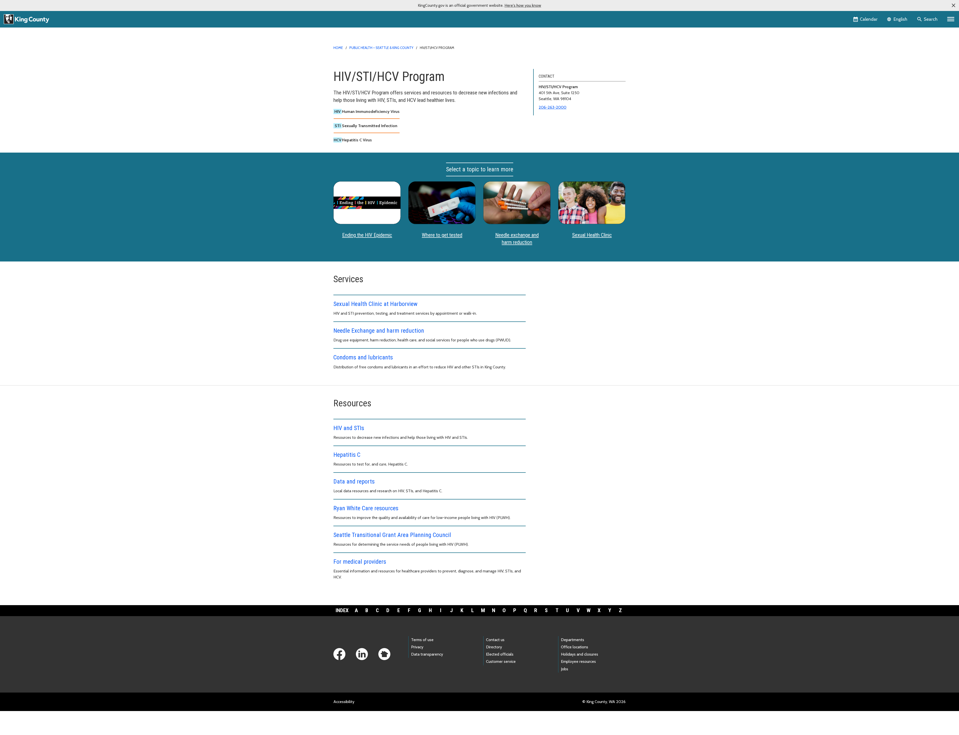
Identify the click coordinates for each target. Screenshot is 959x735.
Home (338, 48)
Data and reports (354, 481)
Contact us (495, 639)
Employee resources (578, 661)
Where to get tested (442, 235)
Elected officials (499, 654)
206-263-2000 (552, 107)
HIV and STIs (348, 428)
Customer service (501, 661)
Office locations (574, 647)
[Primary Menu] (951, 19)
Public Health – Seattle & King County (381, 48)
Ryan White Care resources (365, 508)
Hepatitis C (346, 454)
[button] (953, 5)
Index (342, 610)
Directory (494, 647)
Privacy (417, 647)
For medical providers (359, 561)
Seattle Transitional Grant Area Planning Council (392, 534)
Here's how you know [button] (522, 5)
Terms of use (422, 639)
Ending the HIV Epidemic (367, 235)
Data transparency (427, 654)
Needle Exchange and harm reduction (378, 330)
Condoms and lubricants (363, 357)
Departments (572, 639)
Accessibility (343, 701)
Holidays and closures (579, 654)
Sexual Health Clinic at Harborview (375, 303)
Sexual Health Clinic (592, 235)
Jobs (564, 669)
